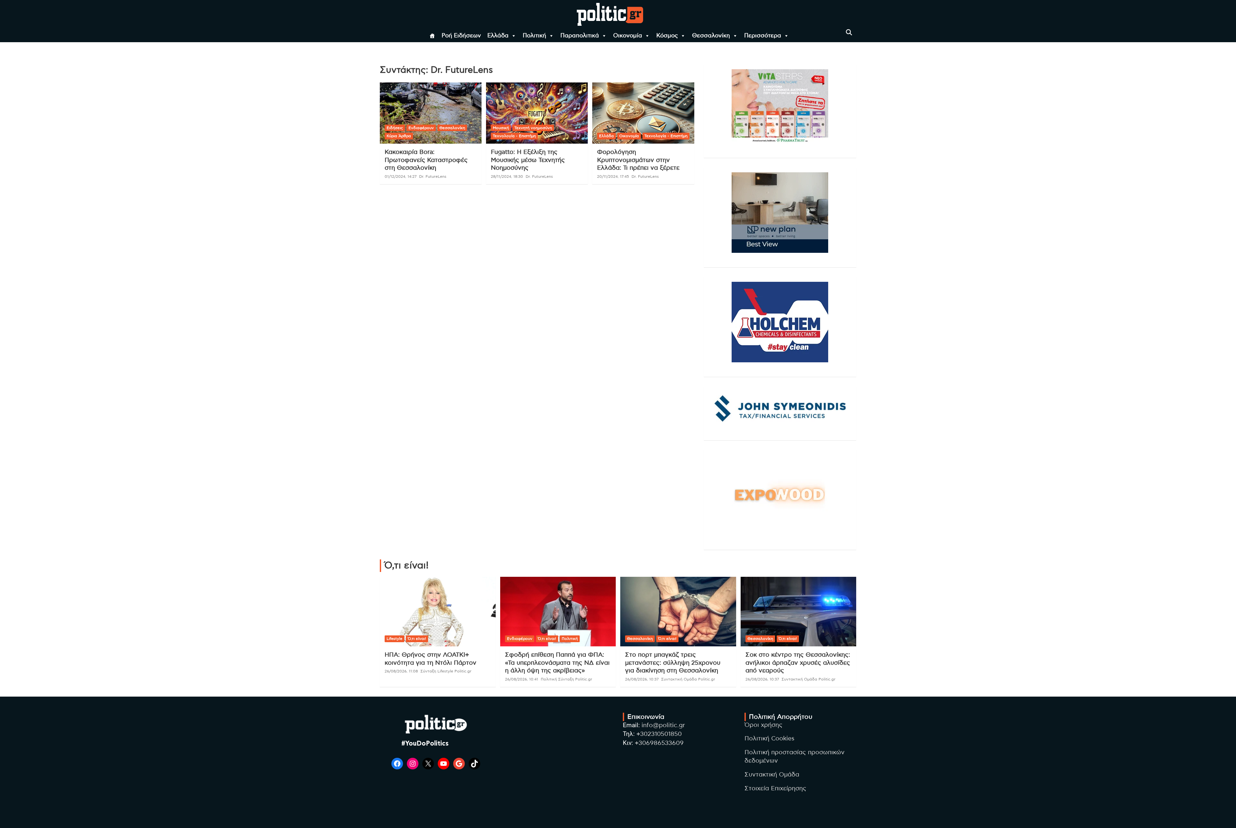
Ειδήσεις (395, 128)
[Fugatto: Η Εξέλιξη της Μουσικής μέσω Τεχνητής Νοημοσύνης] (537, 113)
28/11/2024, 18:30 (507, 176)
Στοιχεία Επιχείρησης (775, 788)
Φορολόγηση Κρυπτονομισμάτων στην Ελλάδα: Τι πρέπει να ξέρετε (638, 160)
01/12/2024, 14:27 (401, 176)
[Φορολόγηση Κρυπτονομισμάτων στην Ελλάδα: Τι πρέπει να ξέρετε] (643, 113)
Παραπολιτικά (579, 36)
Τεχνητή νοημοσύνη (533, 128)
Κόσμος (667, 36)
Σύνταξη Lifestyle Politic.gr (446, 671)
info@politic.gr (663, 725)
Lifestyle (394, 639)
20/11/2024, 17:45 (613, 176)
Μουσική (501, 128)
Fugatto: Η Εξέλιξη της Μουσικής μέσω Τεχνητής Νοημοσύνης (528, 160)
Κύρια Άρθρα (399, 136)
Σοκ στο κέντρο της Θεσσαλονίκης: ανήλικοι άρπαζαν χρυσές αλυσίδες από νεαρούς (797, 663)
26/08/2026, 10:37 (642, 679)
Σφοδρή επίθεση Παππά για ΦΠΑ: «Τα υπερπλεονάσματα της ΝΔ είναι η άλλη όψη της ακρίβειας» (557, 663)
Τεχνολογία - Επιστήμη (514, 136)
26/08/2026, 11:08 (401, 671)
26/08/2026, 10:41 (521, 679)
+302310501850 (659, 734)
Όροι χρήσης (763, 725)
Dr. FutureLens (432, 176)
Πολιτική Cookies (769, 739)
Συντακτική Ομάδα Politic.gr (688, 679)
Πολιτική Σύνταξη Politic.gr (566, 679)
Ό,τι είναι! (417, 639)
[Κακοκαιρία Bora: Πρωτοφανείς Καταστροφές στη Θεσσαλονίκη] (430, 113)
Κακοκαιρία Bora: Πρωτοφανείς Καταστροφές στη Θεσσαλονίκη (426, 160)
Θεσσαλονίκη (711, 36)
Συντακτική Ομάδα (771, 775)
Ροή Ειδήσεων (461, 36)
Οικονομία (627, 36)
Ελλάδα (498, 36)
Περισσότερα (762, 36)
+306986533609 (659, 743)
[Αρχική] (432, 35)
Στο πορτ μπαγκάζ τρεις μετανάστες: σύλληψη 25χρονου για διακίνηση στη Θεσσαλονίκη (672, 663)
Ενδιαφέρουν (421, 128)
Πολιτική (534, 36)
